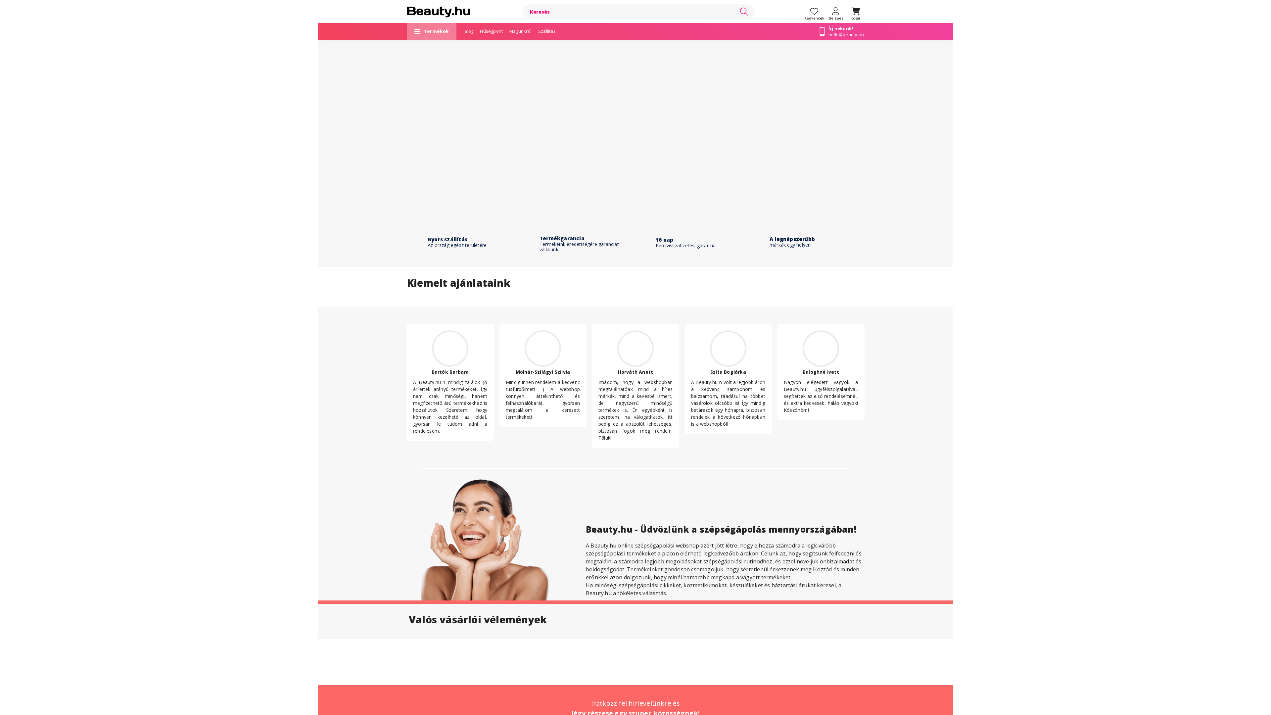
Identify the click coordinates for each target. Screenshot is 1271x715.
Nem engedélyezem (635, 390)
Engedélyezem (635, 377)
